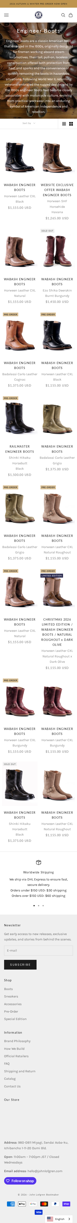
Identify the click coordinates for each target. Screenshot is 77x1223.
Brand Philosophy (17, 1041)
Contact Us (12, 1086)
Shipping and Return (20, 1071)
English (59, 1219)
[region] (38, 879)
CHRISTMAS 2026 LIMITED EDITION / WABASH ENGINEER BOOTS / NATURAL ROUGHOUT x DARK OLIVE (57, 632)
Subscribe (20, 964)
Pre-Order (11, 1011)
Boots (8, 989)
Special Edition (15, 1019)
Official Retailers (16, 1056)
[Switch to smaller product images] (71, 123)
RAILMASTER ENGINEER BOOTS (19, 449)
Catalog (10, 1079)
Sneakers (11, 996)
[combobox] (59, 1219)
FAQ (6, 1063)
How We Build (14, 1049)
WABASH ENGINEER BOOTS (20, 187)
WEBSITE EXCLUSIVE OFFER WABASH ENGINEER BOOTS (57, 190)
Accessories (13, 1004)
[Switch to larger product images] (64, 123)
